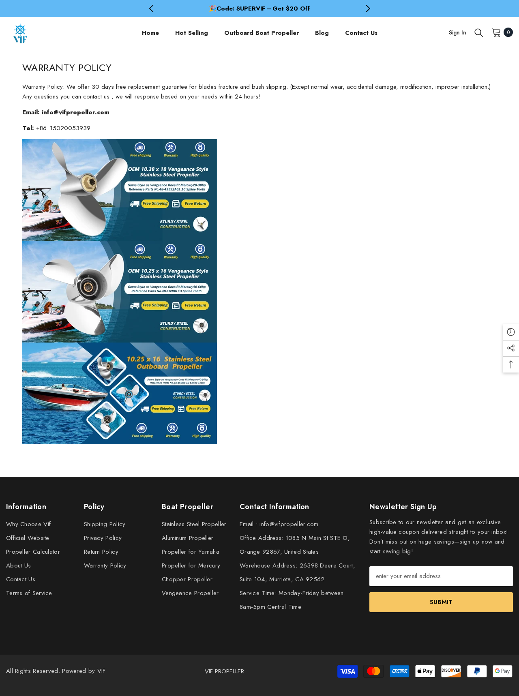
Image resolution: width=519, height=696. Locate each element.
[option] (259, 8)
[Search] (479, 32)
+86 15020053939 (63, 128)
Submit (441, 601)
